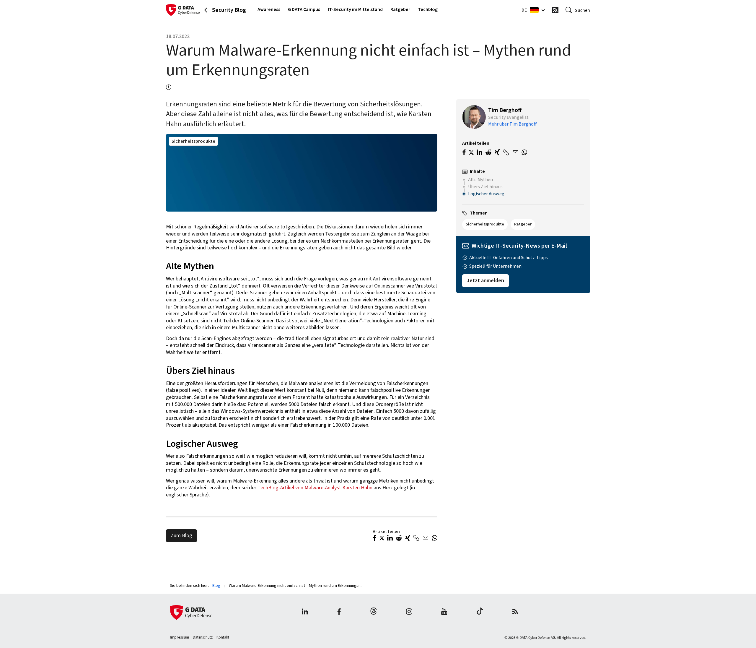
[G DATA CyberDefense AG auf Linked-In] (305, 612)
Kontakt (222, 637)
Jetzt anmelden (485, 280)
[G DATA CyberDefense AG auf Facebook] (339, 612)
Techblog (428, 9)
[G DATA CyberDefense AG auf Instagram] (409, 612)
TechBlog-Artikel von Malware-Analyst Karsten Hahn (315, 487)
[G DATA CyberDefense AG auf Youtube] (444, 612)
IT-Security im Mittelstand (355, 9)
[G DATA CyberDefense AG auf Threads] (373, 612)
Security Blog (229, 10)
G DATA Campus (304, 9)
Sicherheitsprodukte (193, 141)
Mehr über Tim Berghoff (512, 124)
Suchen (582, 10)
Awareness (269, 9)
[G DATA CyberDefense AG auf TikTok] (479, 612)
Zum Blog (181, 535)
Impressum (180, 637)
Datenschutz (203, 637)
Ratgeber (400, 9)
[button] (375, 538)
